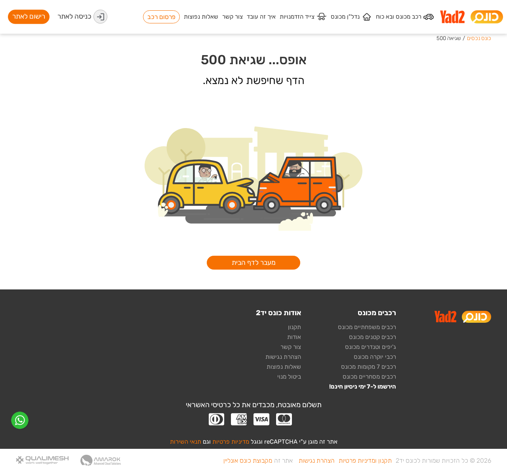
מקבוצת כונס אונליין (247, 461)
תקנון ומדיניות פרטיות (365, 461)
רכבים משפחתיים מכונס (367, 327)
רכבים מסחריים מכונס (369, 377)
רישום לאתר (28, 17)
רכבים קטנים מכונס (372, 337)
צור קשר (290, 347)
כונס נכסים (479, 38)
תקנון (294, 327)
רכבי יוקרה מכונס (375, 357)
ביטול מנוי (289, 377)
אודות (294, 337)
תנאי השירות (185, 441)
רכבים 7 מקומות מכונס (368, 367)
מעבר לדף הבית (254, 262)
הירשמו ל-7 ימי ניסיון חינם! (362, 386)
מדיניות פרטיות (230, 441)
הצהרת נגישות (283, 357)
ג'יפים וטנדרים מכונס (370, 347)
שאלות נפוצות (284, 367)
